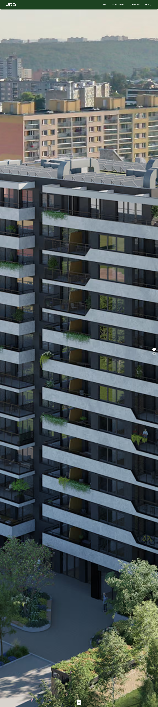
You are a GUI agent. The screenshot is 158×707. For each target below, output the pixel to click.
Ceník (104, 4)
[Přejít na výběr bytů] (79, 702)
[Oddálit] (154, 353)
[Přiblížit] (154, 349)
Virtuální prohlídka (118, 4)
